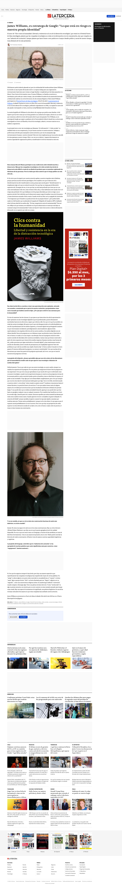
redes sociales (45, 602)
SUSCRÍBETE (78, 285)
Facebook (15, 603)
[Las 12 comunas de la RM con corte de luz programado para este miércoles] (49, 710)
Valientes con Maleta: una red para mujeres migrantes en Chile (81, 813)
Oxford (60, 602)
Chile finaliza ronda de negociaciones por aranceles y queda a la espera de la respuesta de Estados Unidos (39, 781)
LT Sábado (10, 22)
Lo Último (48, 9)
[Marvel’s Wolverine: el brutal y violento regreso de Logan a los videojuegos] (60, 663)
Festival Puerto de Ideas (35, 602)
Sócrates (41, 603)
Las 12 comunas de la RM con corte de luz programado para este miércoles (49, 698)
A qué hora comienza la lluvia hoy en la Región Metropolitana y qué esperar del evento (60, 750)
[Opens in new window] (42, 849)
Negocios (18, 9)
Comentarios (18, 82)
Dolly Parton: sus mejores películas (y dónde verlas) (37, 792)
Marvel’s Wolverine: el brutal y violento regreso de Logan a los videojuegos (60, 650)
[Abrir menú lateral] (2, 16)
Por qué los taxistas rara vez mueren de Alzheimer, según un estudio (38, 650)
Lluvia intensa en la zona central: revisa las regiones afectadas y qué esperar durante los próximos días (17, 651)
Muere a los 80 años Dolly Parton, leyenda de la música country (38, 822)
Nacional (12, 9)
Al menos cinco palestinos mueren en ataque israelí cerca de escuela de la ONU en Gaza (60, 823)
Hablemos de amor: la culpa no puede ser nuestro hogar (81, 792)
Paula (73, 789)
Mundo (37, 9)
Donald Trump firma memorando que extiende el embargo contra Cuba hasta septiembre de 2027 (79, 118)
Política (7, 9)
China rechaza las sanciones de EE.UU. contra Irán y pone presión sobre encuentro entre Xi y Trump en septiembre (60, 815)
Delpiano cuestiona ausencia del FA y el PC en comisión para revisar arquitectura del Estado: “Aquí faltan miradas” (78, 96)
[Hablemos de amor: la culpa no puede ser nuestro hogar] (82, 804)
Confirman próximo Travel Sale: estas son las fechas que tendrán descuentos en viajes (20, 699)
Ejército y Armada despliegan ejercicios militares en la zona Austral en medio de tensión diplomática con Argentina (75, 166)
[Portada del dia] (78, 257)
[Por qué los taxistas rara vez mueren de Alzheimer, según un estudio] (39, 663)
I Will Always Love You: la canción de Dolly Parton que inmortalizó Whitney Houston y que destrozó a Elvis (39, 814)
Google (28, 602)
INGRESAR (118, 16)
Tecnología (24, 9)
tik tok (19, 603)
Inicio (2, 9)
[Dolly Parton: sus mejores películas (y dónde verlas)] (39, 804)
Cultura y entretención (36, 789)
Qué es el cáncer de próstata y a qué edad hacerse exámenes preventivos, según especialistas (80, 652)
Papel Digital (63, 9)
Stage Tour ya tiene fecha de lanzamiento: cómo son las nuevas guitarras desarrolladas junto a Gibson (16, 794)
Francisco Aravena (17, 45)
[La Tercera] (13, 849)
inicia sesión (13, 617)
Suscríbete (23, 617)
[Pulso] (28, 849)
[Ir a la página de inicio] (61, 16)
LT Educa (70, 9)
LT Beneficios (55, 9)
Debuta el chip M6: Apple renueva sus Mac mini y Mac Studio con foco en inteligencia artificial (17, 814)
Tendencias (54, 745)
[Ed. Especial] (57, 849)
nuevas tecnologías (53, 602)
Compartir (11, 82)
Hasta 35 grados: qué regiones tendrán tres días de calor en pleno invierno (60, 772)
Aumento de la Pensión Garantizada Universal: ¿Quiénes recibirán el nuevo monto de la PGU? (75, 201)
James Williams (22, 602)
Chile (8, 745)
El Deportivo (31, 9)
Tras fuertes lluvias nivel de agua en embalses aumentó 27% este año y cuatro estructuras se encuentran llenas (38, 773)
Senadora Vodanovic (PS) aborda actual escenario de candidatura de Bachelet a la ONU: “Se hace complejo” (75, 180)
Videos (41, 9)
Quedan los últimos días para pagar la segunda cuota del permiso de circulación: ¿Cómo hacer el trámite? (78, 699)
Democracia (10, 603)
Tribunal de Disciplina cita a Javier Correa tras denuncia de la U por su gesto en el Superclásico (82, 750)
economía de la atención (33, 603)
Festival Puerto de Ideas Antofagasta (27, 101)
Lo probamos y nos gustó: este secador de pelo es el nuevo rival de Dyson (81, 823)
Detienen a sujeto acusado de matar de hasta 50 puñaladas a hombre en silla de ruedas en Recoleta (75, 195)
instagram (24, 603)
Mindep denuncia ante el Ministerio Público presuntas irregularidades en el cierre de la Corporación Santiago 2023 (82, 782)
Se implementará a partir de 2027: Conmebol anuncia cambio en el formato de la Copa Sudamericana (81, 772)
